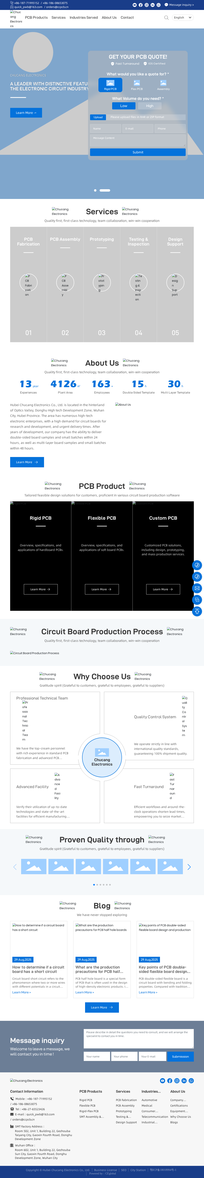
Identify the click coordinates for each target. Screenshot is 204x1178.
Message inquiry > (181, 5)
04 (138, 332)
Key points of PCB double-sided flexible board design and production (163, 971)
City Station (138, 1170)
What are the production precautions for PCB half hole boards (98, 971)
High (149, 106)
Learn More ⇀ (26, 120)
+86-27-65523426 (33, 1109)
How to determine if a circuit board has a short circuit (38, 969)
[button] (95, 190)
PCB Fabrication (28, 241)
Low (123, 106)
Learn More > (21, 992)
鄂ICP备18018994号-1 (163, 1169)
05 (175, 332)
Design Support (175, 241)
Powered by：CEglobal (102, 1173)
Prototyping (102, 239)
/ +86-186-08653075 (54, 3)
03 (102, 332)
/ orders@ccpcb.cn (56, 7)
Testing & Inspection (138, 241)
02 (65, 332)
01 (28, 332)
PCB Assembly (65, 239)
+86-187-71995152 (26, 3)
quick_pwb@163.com (28, 7)
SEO (123, 1170)
